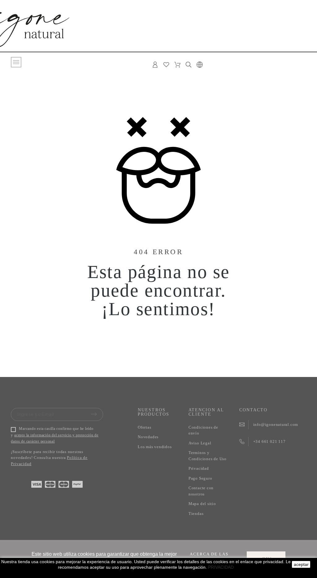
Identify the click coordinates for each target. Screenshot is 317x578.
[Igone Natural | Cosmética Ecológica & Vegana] (31, 28)
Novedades (148, 437)
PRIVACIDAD (221, 567)
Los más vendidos (155, 446)
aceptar (301, 564)
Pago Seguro (200, 478)
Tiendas (196, 513)
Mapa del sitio (202, 503)
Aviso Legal (200, 443)
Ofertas (144, 427)
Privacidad (199, 468)
